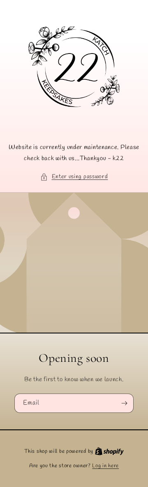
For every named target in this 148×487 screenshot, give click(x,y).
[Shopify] (109, 451)
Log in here (105, 465)
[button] (74, 177)
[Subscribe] (124, 403)
